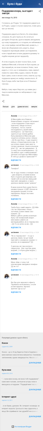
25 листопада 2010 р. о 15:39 (29, 232)
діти (13, 107)
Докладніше (35, 363)
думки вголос (23, 107)
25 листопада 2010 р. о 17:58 (27, 259)
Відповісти (16, 160)
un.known (15, 165)
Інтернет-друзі (9, 396)
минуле (34, 107)
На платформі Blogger (23, 427)
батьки (5, 107)
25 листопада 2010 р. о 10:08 (29, 165)
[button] (39, 11)
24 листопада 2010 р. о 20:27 (27, 116)
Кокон (5, 343)
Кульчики (6, 370)
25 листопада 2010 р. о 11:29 (27, 204)
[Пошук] (39, 4)
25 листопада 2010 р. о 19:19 (29, 275)
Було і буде (14, 4)
